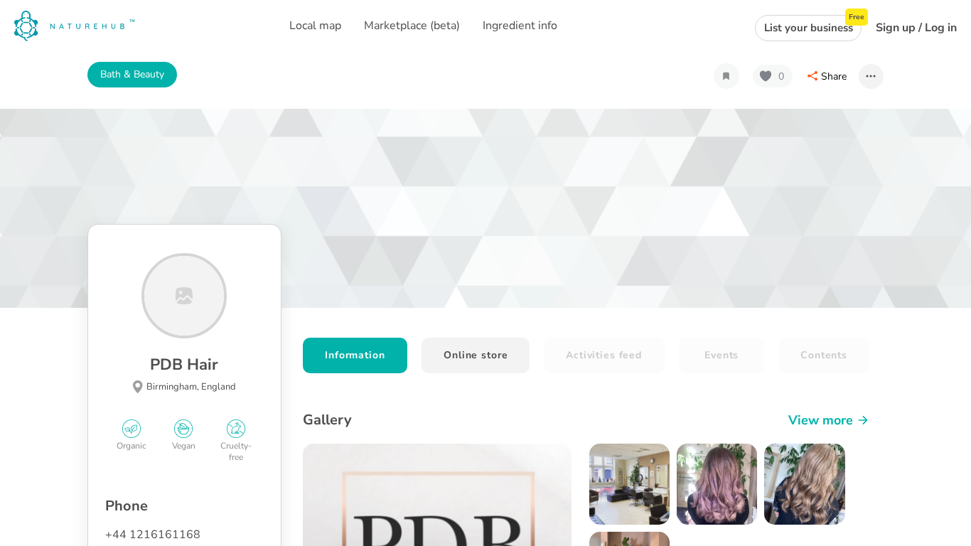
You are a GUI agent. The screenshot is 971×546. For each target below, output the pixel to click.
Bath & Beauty (132, 74)
